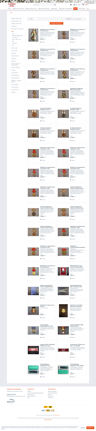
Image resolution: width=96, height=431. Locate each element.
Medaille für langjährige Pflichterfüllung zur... (76, 89)
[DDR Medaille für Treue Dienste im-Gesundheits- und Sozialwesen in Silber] (63, 271)
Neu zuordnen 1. (15, 84)
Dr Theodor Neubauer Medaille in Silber (76, 109)
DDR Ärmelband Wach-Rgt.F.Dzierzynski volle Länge (76, 286)
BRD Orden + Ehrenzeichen (17, 28)
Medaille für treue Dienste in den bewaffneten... (47, 266)
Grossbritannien (15, 55)
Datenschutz (50, 396)
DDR (12, 31)
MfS (13, 41)
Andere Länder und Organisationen (15, 64)
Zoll (13, 45)
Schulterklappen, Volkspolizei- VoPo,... (45, 365)
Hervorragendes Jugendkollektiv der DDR (46, 325)
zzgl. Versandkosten (48, 419)
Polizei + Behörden (15, 67)
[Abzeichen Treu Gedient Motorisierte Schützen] (63, 311)
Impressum (50, 397)
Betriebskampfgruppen (17, 35)
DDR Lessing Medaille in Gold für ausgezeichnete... (47, 286)
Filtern (31, 18)
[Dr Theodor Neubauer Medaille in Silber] (63, 114)
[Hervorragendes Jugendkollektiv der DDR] (33, 330)
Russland (13, 61)
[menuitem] (44, 4)
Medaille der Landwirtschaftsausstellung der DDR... (77, 246)
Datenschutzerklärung (90, 3)
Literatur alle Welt (15, 78)
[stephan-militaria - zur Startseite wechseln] (12, 5)
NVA (13, 33)
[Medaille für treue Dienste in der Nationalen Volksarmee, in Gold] (33, 35)
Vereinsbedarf (14, 72)
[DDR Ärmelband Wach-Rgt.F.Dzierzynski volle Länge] (63, 291)
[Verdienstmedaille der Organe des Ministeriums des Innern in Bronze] (63, 212)
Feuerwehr (14, 43)
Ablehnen (83, 427)
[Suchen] (55, 4)
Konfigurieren (90, 427)
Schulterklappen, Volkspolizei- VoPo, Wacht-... (77, 365)
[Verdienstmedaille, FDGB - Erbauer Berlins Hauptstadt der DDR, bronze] (63, 330)
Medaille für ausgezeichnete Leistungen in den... (47, 148)
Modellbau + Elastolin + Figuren (16, 81)
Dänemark (13, 58)
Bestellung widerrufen (89, 1)
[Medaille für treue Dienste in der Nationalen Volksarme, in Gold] (63, 55)
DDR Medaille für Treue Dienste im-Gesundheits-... (77, 266)
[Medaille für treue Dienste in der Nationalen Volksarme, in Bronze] (63, 35)
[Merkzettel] (71, 4)
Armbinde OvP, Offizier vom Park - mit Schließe (77, 345)
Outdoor (13, 70)
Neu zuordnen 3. (15, 89)
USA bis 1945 (14, 48)
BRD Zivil (13, 92)
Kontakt (29, 391)
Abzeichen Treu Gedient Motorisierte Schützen (76, 305)
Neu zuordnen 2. (15, 87)
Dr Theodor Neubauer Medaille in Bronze (46, 109)
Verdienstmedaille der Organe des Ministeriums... (77, 187)
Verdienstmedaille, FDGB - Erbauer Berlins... (77, 325)
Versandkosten (57, 415)
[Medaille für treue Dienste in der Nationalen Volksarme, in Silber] (33, 74)
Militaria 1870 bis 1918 (16, 21)
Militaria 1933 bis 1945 (16, 18)
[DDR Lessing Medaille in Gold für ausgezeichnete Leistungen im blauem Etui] (33, 291)
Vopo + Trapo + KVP (16, 39)
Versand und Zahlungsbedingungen (35, 393)
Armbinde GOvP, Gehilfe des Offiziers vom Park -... (47, 345)
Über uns (50, 394)
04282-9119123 (11, 394)
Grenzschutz (15, 37)
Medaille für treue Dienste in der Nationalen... (47, 30)
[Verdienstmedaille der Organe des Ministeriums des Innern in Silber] (63, 192)
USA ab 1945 (14, 50)
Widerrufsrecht (30, 394)
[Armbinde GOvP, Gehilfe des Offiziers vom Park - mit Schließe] (33, 350)
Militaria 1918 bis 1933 (16, 23)
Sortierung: (68, 18)
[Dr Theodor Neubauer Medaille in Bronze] (33, 114)
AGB (28, 397)
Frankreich (13, 53)
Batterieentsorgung (52, 391)
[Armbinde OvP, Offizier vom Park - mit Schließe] (63, 350)
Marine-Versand (15, 75)
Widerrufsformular (31, 396)
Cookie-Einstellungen (52, 393)
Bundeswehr (14, 26)
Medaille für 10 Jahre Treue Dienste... (47, 305)
